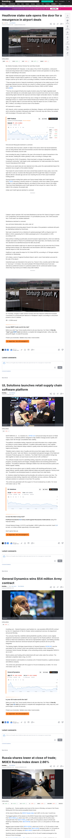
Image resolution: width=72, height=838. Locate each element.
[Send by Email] (28, 350)
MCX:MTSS (26, 821)
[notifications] (66, 1)
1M (13, 127)
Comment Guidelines (6, 371)
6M (16, 127)
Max (23, 127)
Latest (4, 6)
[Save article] (54, 24)
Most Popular (10, 6)
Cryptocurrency (54, 6)
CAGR (11, 181)
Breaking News (17, 6)
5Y (20, 127)
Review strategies (27, 120)
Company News (68, 6)
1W (10, 127)
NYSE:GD (49, 646)
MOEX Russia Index (28, 813)
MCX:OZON (27, 826)
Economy (48, 6)
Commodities (27, 6)
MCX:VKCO (28, 830)
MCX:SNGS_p (13, 818)
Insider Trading (61, 6)
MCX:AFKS (35, 828)
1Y (18, 127)
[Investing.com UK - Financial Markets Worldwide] (7, 1)
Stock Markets (33, 6)
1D (8, 127)
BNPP (11, 88)
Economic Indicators (41, 6)
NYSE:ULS (32, 436)
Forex (22, 6)
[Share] (51, 24)
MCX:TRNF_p (22, 820)
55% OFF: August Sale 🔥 (47, 1)
